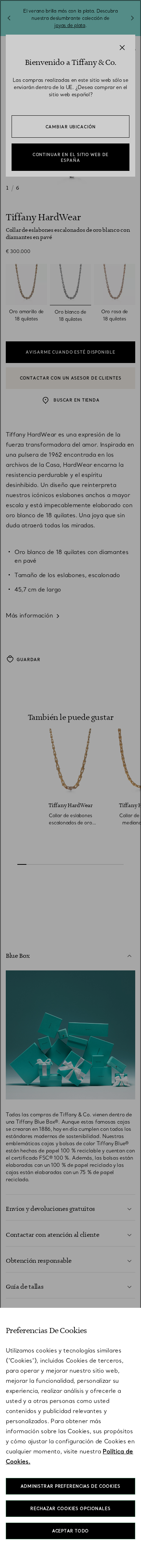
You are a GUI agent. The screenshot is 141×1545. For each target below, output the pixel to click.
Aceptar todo (70, 1530)
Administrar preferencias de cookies (70, 1486)
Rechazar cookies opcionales (70, 1508)
